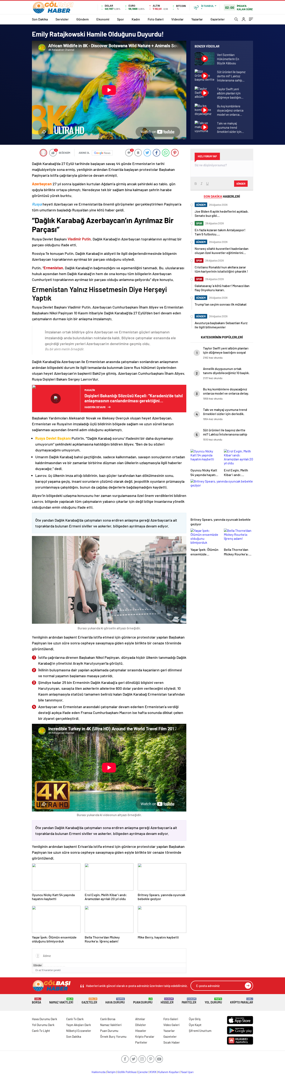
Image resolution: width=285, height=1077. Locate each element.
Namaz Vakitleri (61, 1001)
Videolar (177, 19)
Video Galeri (171, 1025)
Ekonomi (102, 19)
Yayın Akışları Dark (78, 1025)
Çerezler (143, 1072)
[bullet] (57, 966)
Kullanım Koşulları (168, 1072)
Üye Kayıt (195, 1025)
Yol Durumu (213, 1001)
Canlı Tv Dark (75, 1019)
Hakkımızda (99, 1072)
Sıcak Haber (171, 1042)
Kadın (136, 19)
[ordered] (54, 966)
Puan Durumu (143, 1001)
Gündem (82, 19)
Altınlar (140, 1019)
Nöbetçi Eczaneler (78, 1031)
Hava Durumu (115, 1001)
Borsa (36, 1001)
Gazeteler (218, 19)
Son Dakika (40, 19)
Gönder (37, 965)
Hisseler (167, 1001)
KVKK (153, 1072)
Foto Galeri (156, 19)
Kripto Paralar (241, 1001)
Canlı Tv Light (41, 1031)
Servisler (62, 19)
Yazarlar (197, 19)
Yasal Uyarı (187, 1072)
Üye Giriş (195, 1019)
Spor (120, 19)
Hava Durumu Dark (44, 1019)
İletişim (111, 1072)
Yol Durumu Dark (43, 1025)
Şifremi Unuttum (200, 1031)
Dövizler (140, 1025)
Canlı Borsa (107, 1019)
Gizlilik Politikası (126, 1072)
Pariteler (189, 1001)
